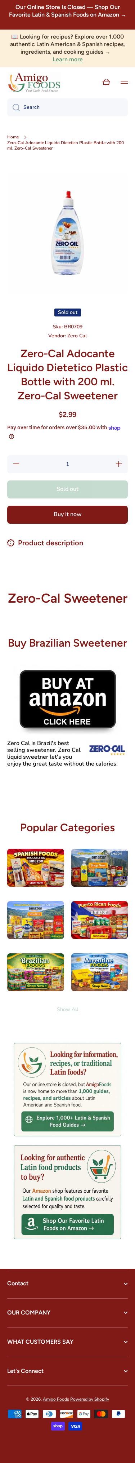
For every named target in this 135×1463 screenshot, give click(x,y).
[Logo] (34, 82)
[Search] (13, 107)
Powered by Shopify (89, 1399)
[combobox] (67, 107)
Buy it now (68, 514)
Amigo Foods (56, 1399)
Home (13, 137)
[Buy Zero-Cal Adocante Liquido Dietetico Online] (68, 699)
